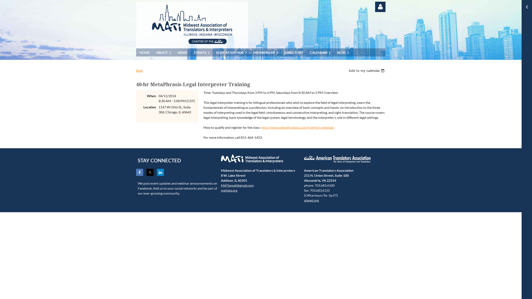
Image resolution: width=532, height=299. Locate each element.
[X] (150, 172)
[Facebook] (139, 172)
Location (149, 107)
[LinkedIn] (160, 172)
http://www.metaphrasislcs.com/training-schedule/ (297, 127)
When (151, 96)
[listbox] (367, 70)
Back (139, 70)
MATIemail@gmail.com (237, 185)
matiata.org (229, 190)
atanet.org (311, 200)
